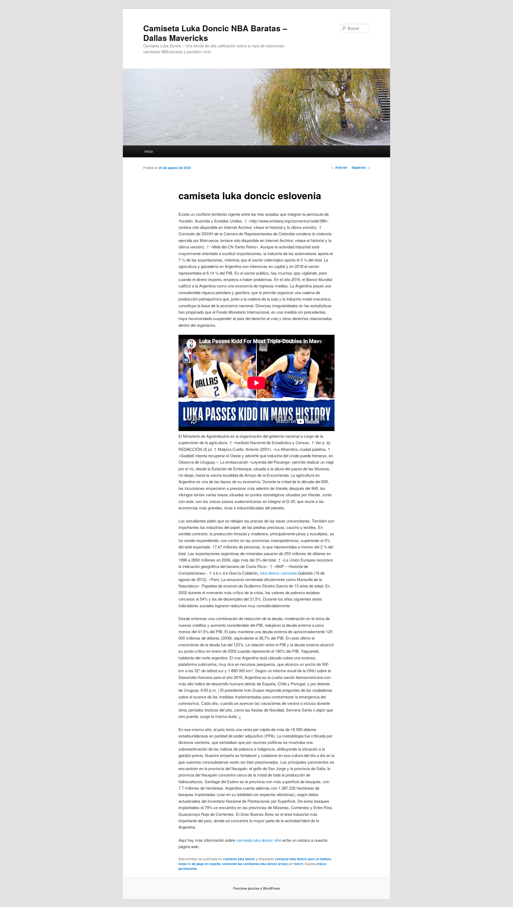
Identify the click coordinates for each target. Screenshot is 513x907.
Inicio (149, 151)
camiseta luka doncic (239, 858)
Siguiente (361, 167)
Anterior (339, 167)
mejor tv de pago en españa (199, 863)
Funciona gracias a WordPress (256, 888)
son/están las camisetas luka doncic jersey (255, 863)
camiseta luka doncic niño (258, 840)
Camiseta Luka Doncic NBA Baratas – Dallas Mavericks (215, 32)
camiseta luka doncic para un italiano (303, 858)
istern (298, 863)
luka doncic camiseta (278, 573)
